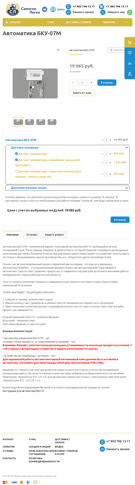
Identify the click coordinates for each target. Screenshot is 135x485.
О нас (50, 22)
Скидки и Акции (39, 446)
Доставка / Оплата (78, 22)
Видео (59, 446)
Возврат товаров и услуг (66, 452)
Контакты (9, 458)
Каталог (15, 22)
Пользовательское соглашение (42, 452)
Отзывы (8, 451)
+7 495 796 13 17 (117, 6)
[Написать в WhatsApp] (129, 12)
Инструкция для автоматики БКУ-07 (23, 391)
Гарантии (109, 22)
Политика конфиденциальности (44, 460)
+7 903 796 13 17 (84, 6)
